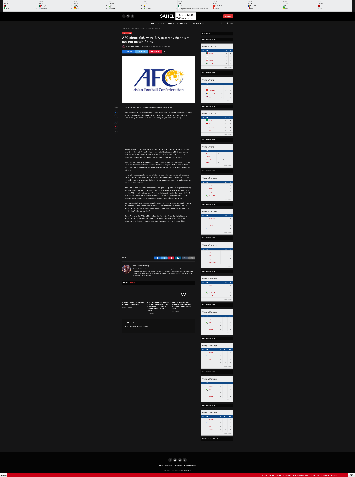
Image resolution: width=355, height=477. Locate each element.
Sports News (127, 33)
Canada (211, 87)
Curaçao (211, 192)
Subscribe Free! (190, 466)
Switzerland (212, 90)
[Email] (115, 131)
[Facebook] (115, 112)
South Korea (212, 57)
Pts (230, 84)
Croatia (211, 326)
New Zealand (212, 262)
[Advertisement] (158, 134)
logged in (135, 326)
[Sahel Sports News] (177, 16)
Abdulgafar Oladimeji (133, 46)
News (170, 23)
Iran (210, 255)
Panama (211, 329)
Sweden (211, 225)
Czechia (211, 60)
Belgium (211, 259)
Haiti (210, 130)
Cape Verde (212, 292)
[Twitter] (115, 117)
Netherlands (212, 218)
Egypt (210, 252)
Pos (203, 50)
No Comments (157, 46)
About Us (161, 23)
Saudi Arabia (212, 296)
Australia (208, 156)
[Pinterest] (115, 126)
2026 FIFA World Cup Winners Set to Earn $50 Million (133, 303)
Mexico (211, 53)
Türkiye (207, 162)
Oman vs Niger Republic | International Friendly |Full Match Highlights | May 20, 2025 (182, 305)
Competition (182, 23)
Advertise (178, 466)
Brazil (210, 120)
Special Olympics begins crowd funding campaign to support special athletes (254, 475)
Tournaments (197, 23)
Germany (211, 185)
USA (207, 153)
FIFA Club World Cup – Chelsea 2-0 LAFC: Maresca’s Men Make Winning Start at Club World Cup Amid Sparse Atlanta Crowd (158, 306)
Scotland (211, 127)
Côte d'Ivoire (212, 195)
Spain (210, 285)
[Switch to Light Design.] (221, 23)
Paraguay (208, 159)
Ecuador (211, 188)
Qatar (210, 97)
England (211, 319)
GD (226, 84)
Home (153, 23)
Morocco (211, 124)
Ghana (210, 322)
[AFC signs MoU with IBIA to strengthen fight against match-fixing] (158, 79)
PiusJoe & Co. (187, 470)
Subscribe (228, 16)
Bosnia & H (212, 93)
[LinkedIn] (115, 122)
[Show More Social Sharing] (164, 51)
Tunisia (210, 229)
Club (207, 50)
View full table (227, 67)
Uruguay (211, 289)
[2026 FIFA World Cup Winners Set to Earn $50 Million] (133, 293)
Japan (210, 222)
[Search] (224, 23)
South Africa (212, 63)
